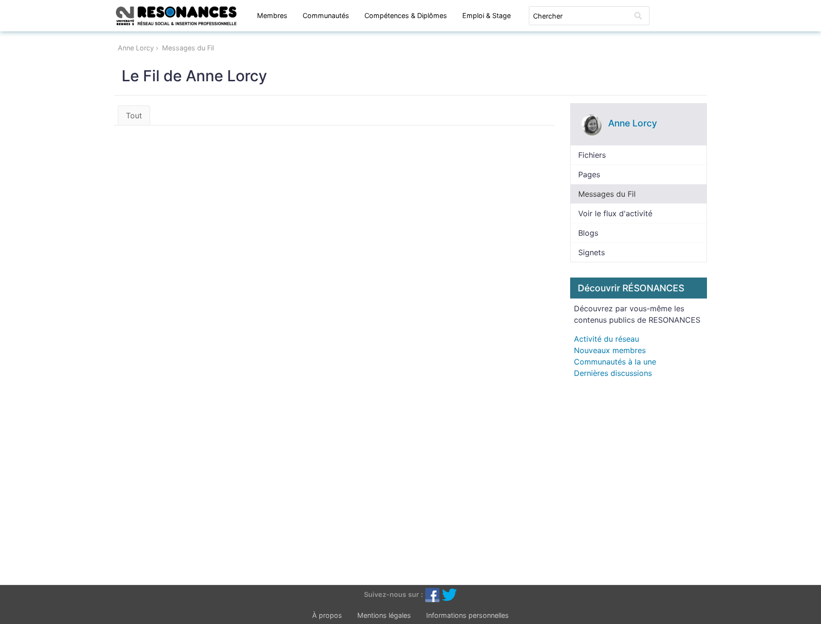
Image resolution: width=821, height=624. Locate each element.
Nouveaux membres (610, 350)
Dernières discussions (613, 373)
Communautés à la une (615, 361)
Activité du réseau (606, 339)
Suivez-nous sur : (393, 594)
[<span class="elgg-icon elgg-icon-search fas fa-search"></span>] (638, 15)
